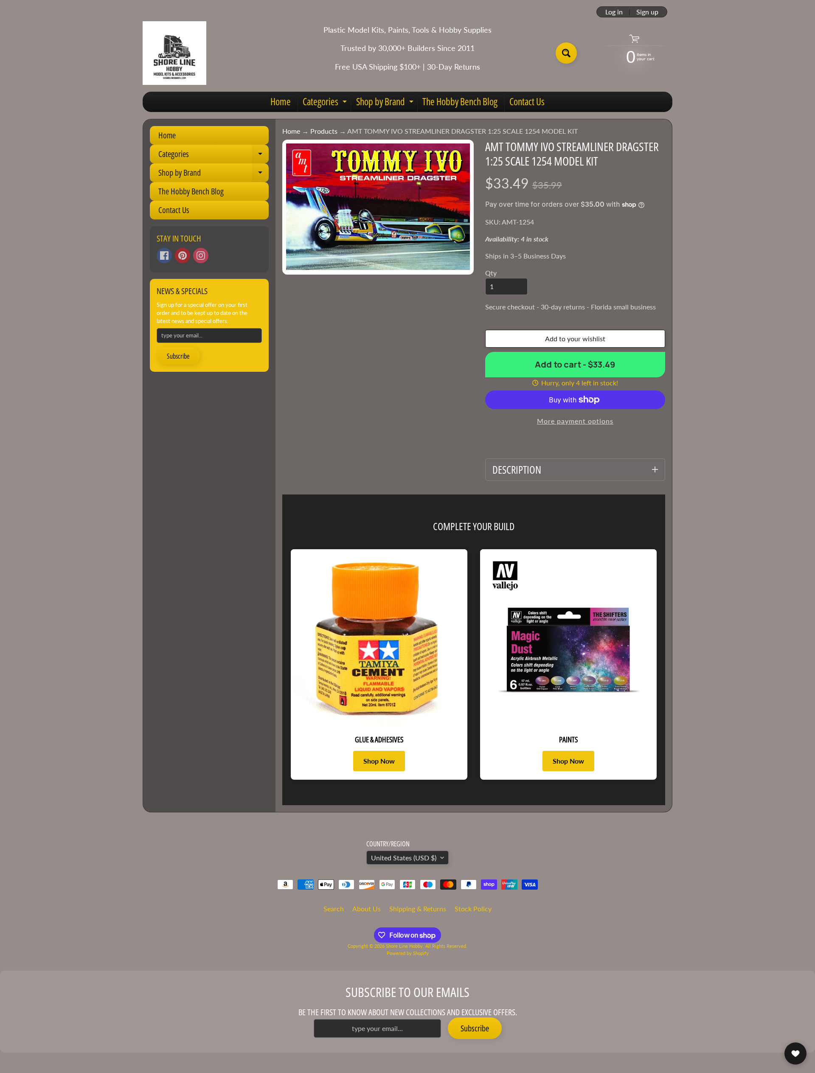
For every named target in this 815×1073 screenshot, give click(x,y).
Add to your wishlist (575, 338)
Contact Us (527, 101)
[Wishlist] (795, 1053)
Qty (491, 273)
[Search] (566, 53)
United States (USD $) (403, 858)
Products (323, 131)
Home (280, 101)
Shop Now (379, 761)
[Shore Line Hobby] (174, 53)
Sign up (647, 11)
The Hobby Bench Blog (459, 101)
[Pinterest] (182, 255)
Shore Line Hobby (404, 946)
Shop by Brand (386, 103)
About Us (366, 908)
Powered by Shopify (408, 953)
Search (333, 908)
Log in (614, 11)
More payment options (575, 421)
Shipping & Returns (417, 908)
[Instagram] (200, 255)
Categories (326, 103)
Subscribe (178, 356)
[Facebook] (164, 255)
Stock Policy (473, 908)
